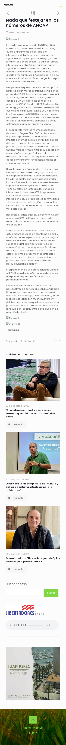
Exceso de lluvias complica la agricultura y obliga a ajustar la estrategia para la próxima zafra (32, 487)
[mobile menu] (61, 5)
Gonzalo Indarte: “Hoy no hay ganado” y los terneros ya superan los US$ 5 (33, 560)
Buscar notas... (17, 584)
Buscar (51, 592)
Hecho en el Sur (33, 727)
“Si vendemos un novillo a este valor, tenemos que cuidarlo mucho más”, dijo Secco (30, 413)
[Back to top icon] (33, 720)
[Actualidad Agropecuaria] (8, 5)
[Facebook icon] (29, 733)
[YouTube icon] (36, 733)
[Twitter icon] (33, 733)
